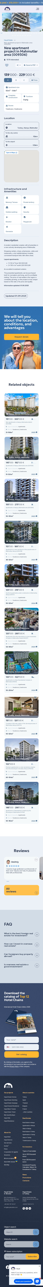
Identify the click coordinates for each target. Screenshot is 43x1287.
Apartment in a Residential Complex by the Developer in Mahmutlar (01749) (18, 811)
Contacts (26, 1181)
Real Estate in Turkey (29, 1131)
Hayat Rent (7, 1137)
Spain (24, 1100)
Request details (21, 337)
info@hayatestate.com (11, 1207)
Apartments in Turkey (29, 1134)
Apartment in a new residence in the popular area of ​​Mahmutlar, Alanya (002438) (21, 550)
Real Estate (27, 1118)
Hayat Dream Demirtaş (10, 1100)
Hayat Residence (9, 1121)
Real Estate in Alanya (29, 1122)
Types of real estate (29, 1151)
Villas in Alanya (27, 1128)
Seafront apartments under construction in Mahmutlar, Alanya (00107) (21, 593)
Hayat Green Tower (10, 1112)
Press (6, 1149)
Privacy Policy (14, 1066)
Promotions (27, 1177)
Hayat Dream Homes (10, 1097)
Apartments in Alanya (29, 1125)
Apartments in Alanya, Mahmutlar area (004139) (19, 465)
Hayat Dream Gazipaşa (10, 1103)
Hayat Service (8, 1140)
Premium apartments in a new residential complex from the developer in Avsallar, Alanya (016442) (20, 768)
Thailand (25, 1103)
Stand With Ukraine (9, 1162)
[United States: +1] (8, 1047)
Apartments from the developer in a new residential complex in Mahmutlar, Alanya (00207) (21, 637)
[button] (13, 35)
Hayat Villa (7, 1118)
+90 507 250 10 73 (28, 1204)
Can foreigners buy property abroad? (18, 955)
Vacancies (7, 1155)
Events (6, 1146)
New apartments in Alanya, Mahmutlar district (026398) (19, 423)
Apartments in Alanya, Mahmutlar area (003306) (20, 507)
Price (35, 80)
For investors (27, 1147)
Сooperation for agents (11, 1152)
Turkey (25, 1097)
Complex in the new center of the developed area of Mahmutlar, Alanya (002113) (21, 724)
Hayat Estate (8, 40)
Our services (8, 1143)
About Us (7, 1132)
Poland (25, 1109)
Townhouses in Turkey (29, 1140)
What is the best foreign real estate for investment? (18, 934)
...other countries (27, 1112)
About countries (28, 1092)
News (25, 1174)
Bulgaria (25, 1106)
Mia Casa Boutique (9, 1115)
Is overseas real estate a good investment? (16, 965)
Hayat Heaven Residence (11, 1106)
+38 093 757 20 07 (10, 1204)
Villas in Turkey (27, 1137)
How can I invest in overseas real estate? (18, 945)
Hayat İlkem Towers (10, 1109)
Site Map (6, 1165)
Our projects (8, 1092)
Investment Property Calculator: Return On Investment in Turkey (29, 1167)
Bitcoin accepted (9, 1158)
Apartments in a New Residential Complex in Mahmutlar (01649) (19, 680)
